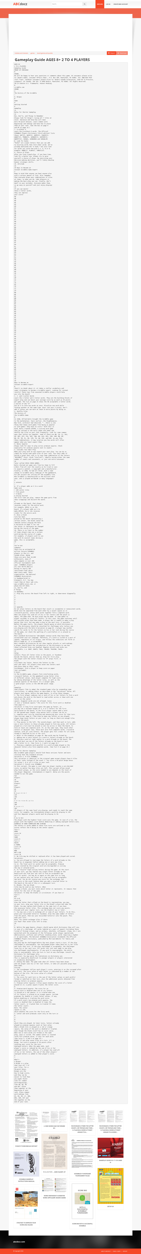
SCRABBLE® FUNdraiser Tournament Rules (82, 1175)
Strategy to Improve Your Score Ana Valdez (26, 1224)
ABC (20, 4)
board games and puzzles (45, 53)
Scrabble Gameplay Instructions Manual (26, 1180)
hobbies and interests (21, 53)
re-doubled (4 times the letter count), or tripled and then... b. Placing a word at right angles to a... (82, 1129)
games (33, 53)
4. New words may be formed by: (54, 1127)
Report (112, 53)
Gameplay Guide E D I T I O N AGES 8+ (110, 1161)
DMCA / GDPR (116, 1251)
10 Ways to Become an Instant (26, 1146)
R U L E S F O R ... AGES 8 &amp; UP (54, 1172)
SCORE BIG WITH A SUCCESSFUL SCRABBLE (82, 1225)
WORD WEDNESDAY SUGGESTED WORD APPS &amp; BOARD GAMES (54, 1197)
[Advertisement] (70, 32)
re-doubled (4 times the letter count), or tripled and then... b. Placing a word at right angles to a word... (110, 1129)
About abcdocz (106, 1251)
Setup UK (110, 1206)
